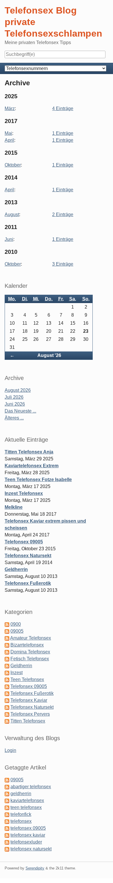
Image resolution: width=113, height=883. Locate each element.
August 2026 (18, 390)
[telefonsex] (7, 821)
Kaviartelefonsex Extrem (32, 465)
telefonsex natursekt (31, 848)
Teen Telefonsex (27, 679)
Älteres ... (14, 417)
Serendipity (34, 868)
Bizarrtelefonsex (27, 644)
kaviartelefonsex (27, 800)
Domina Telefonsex (30, 651)
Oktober (13, 164)
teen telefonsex (26, 807)
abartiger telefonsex (30, 786)
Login (10, 750)
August (12, 214)
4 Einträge (62, 108)
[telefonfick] (7, 814)
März (10, 108)
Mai (8, 133)
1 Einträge (62, 133)
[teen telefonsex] (7, 807)
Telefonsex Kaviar (28, 700)
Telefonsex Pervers (30, 714)
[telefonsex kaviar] (7, 835)
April (9, 140)
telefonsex (21, 821)
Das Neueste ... (20, 411)
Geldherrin (16, 569)
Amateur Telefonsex (30, 638)
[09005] (7, 779)
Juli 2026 (14, 397)
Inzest (16, 672)
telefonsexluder (26, 841)
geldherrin (20, 793)
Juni (9, 239)
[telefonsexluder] (7, 841)
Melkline (14, 507)
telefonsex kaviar (27, 835)
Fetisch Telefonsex (29, 658)
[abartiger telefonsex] (7, 786)
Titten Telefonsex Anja (29, 451)
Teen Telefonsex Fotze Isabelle (38, 479)
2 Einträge (62, 214)
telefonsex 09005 (28, 828)
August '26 (49, 355)
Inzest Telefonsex (24, 493)
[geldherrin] (7, 793)
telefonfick (20, 814)
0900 (15, 624)
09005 (16, 631)
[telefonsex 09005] (7, 828)
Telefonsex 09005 (24, 541)
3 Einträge (62, 264)
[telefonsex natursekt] (7, 848)
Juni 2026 (15, 404)
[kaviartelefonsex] (7, 800)
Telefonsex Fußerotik (28, 583)
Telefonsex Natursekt (28, 555)
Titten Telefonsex (27, 720)
